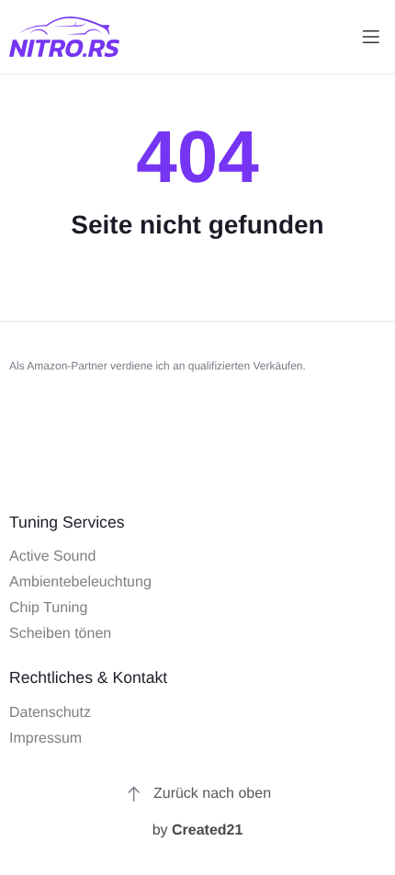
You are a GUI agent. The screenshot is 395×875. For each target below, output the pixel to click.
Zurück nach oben (212, 793)
